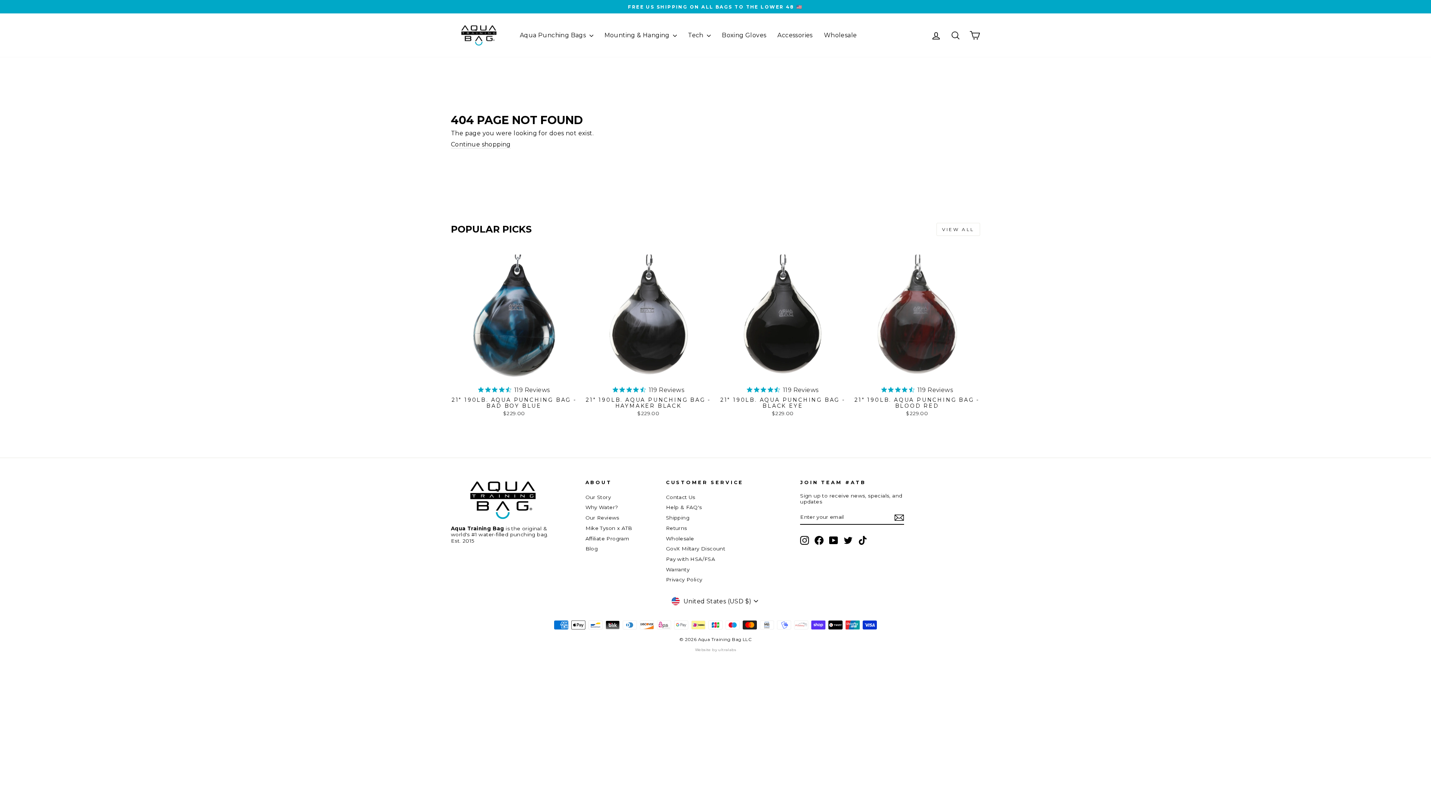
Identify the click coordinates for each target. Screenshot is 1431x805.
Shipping (677, 518)
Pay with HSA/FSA (690, 559)
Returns (676, 528)
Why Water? (601, 507)
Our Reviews (602, 518)
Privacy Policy (684, 580)
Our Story (598, 497)
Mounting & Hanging (638, 35)
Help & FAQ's (684, 507)
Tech (696, 35)
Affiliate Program (607, 539)
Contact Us (680, 497)
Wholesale (840, 35)
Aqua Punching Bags (554, 35)
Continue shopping (481, 144)
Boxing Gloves (744, 35)
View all (958, 229)
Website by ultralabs (715, 649)
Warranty (677, 569)
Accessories (794, 35)
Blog (591, 549)
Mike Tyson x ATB (608, 528)
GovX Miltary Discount (695, 549)
